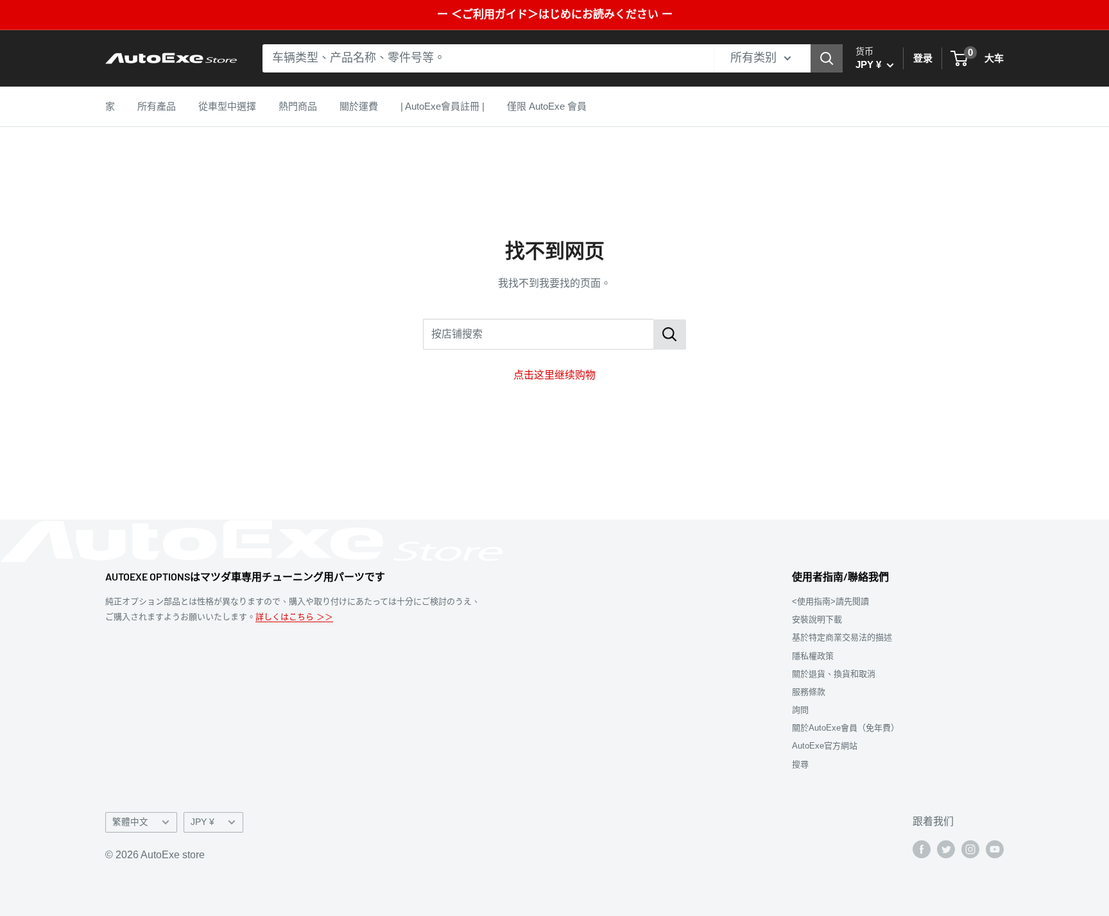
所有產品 (156, 106)
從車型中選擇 (227, 106)
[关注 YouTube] (995, 849)
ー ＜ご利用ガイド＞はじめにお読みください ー (555, 14)
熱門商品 (298, 106)
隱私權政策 (813, 656)
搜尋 (800, 764)
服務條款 (808, 692)
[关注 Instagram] (970, 849)
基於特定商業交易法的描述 (842, 637)
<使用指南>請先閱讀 (830, 601)
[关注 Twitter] (946, 849)
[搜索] (827, 58)
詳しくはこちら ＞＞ (294, 617)
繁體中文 (130, 822)
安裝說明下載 (817, 619)
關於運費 (359, 106)
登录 (923, 58)
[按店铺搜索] (669, 334)
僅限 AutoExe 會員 (547, 106)
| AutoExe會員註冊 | (442, 106)
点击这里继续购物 (554, 374)
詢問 (800, 710)
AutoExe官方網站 (824, 746)
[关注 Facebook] (922, 849)
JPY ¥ (202, 822)
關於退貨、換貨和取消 (833, 674)
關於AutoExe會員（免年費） (845, 728)
